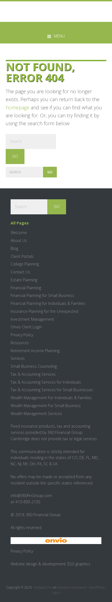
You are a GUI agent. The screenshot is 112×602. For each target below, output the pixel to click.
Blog (14, 248)
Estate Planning (24, 279)
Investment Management (32, 319)
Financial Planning (26, 287)
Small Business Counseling (34, 366)
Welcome (19, 232)
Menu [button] (59, 36)
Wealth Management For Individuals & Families (51, 397)
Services (18, 358)
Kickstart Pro (43, 587)
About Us (19, 240)
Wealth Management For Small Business (46, 405)
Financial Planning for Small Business (42, 295)
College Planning (25, 264)
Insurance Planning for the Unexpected (44, 311)
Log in (56, 592)
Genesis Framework (71, 587)
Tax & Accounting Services (33, 374)
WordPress (97, 587)
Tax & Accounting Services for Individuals (46, 382)
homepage (17, 107)
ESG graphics (78, 563)
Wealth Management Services (36, 413)
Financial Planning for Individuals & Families (48, 303)
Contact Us (20, 271)
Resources (20, 342)
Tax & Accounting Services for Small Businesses (52, 389)
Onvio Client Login (26, 326)
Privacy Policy (22, 334)
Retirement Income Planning (35, 350)
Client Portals (22, 256)
